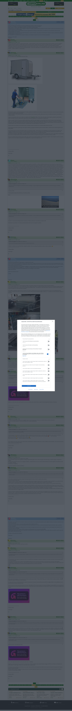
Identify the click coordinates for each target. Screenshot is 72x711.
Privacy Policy (41, 389)
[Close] (53, 322)
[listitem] (36, 339)
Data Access (36, 389)
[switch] (48, 341)
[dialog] (36, 355)
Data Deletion (30, 389)
